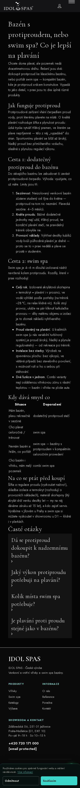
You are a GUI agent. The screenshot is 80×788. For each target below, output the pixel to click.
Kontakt (46, 708)
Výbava (13, 708)
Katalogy (14, 703)
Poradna (47, 703)
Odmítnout (12, 781)
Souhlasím (49, 781)
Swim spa (14, 697)
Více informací (25, 772)
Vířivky (13, 691)
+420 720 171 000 (24, 743)
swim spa (54, 511)
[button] (40, 550)
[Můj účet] (59, 6)
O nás (46, 691)
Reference (48, 697)
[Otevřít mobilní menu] (72, 1)
